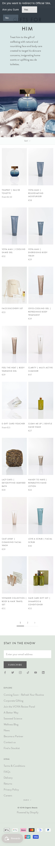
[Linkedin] (43, 672)
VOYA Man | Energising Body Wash (38, 252)
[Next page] (34, 622)
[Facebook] (5, 672)
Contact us (10, 742)
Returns (8, 783)
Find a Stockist (12, 748)
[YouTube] (35, 672)
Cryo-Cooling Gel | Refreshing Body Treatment (39, 311)
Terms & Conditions (14, 766)
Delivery (8, 778)
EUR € (26, 800)
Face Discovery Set (12, 308)
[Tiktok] (28, 672)
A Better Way (11, 712)
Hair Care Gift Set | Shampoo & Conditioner (39, 601)
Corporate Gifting (13, 701)
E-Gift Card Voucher (13, 423)
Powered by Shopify (27, 812)
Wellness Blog (11, 724)
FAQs (7, 772)
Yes (26, 9)
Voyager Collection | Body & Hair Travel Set (14, 601)
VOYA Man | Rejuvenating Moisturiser (36, 193)
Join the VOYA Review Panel (19, 706)
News (7, 730)
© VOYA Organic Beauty (27, 807)
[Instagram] (20, 672)
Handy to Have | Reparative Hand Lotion (37, 482)
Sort (26, 141)
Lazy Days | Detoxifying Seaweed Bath (14, 482)
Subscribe (15, 665)
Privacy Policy (11, 789)
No (7, 17)
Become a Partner (13, 736)
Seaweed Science (13, 718)
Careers (8, 795)
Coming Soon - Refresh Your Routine (24, 695)
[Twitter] (12, 672)
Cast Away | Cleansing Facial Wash (12, 542)
